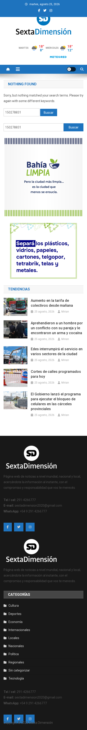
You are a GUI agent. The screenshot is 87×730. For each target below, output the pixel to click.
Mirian (65, 311)
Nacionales (16, 646)
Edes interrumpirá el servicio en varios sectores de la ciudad (57, 351)
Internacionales (19, 630)
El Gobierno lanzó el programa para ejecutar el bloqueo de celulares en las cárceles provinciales (56, 401)
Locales (13, 638)
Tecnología (16, 678)
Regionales (16, 662)
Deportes (14, 614)
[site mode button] (71, 69)
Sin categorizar (19, 670)
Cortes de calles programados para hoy (56, 374)
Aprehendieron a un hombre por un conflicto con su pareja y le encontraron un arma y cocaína (57, 328)
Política (13, 654)
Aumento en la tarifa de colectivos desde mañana (52, 303)
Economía (15, 622)
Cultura (13, 605)
